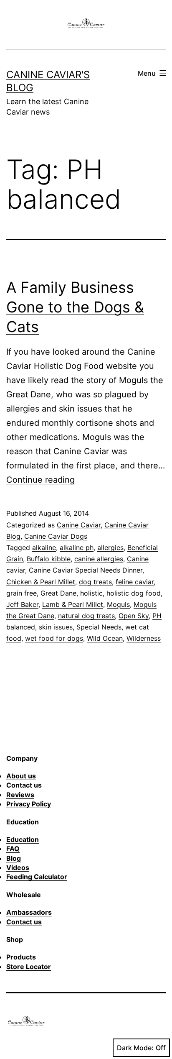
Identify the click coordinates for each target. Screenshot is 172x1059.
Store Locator (28, 966)
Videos (17, 867)
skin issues (56, 627)
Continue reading (40, 480)
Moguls (118, 604)
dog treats (95, 582)
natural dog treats (86, 615)
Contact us (24, 785)
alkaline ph (77, 547)
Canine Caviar (79, 525)
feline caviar (135, 582)
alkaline (44, 547)
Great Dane (58, 593)
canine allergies (98, 559)
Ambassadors (29, 912)
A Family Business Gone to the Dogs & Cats (75, 307)
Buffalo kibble (49, 559)
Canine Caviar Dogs (55, 536)
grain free (21, 593)
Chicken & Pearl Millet (40, 582)
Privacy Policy (28, 804)
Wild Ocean (105, 638)
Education (22, 839)
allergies (110, 547)
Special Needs (98, 627)
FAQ (13, 848)
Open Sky (134, 615)
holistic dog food (133, 593)
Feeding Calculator (36, 876)
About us (21, 776)
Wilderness (143, 638)
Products (21, 957)
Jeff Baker (22, 604)
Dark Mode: (135, 1048)
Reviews (20, 794)
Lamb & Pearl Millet (72, 604)
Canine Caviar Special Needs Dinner (85, 570)
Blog (13, 858)
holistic (91, 593)
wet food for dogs (54, 638)
